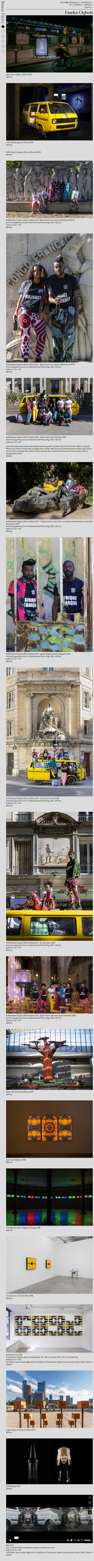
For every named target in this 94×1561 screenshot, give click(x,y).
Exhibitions (86, 2)
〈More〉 (9, 77)
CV (70, 5)
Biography (73, 2)
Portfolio (78, 5)
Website (87, 5)
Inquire (88, 7)
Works (63, 2)
